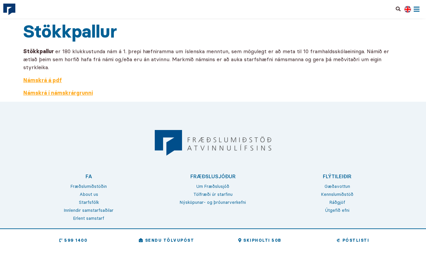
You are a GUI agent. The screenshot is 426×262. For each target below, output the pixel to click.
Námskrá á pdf (42, 80)
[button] (398, 9)
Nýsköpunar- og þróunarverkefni (213, 202)
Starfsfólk (89, 202)
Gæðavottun (337, 186)
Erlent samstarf (88, 218)
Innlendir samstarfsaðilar (88, 210)
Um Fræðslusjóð (212, 186)
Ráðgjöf (337, 202)
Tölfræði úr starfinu (213, 194)
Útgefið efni (337, 210)
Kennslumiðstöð (337, 194)
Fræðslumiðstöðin (89, 186)
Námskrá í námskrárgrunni (58, 92)
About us (89, 194)
